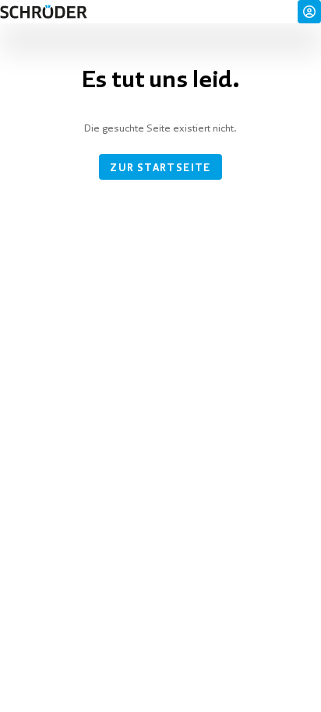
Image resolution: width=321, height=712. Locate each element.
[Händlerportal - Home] (43, 12)
